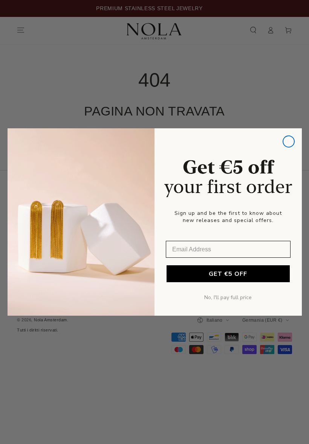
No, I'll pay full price (228, 297)
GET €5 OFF (228, 274)
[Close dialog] (288, 141)
